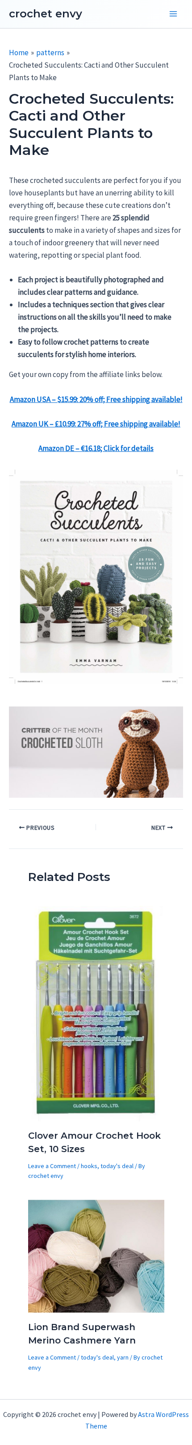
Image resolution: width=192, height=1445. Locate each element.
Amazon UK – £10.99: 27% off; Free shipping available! (96, 424)
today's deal (117, 1166)
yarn (123, 1357)
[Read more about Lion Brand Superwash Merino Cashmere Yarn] (96, 1255)
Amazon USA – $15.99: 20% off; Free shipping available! (96, 399)
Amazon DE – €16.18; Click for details (96, 448)
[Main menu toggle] (173, 14)
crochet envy (45, 13)
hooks (89, 1166)
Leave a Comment (52, 1166)
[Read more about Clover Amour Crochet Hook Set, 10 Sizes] (96, 1013)
